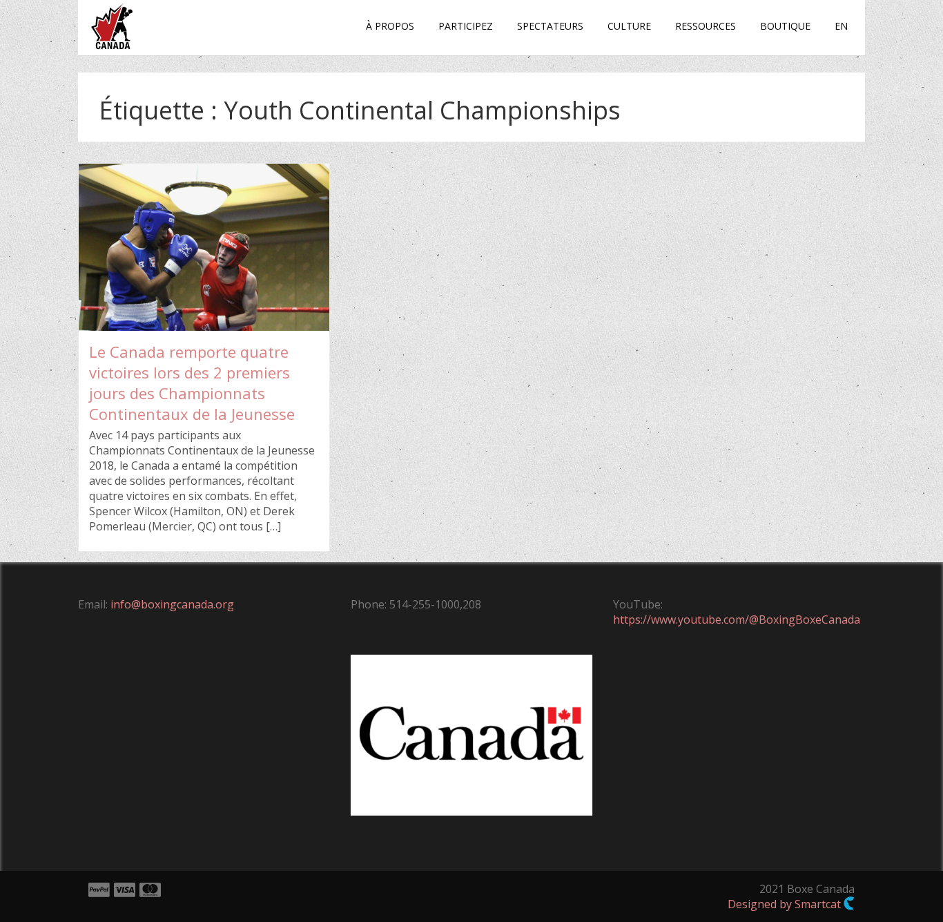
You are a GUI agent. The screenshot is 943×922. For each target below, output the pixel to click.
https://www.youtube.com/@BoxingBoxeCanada (736, 619)
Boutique (785, 25)
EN (841, 25)
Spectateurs (550, 25)
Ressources (705, 25)
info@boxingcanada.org (172, 604)
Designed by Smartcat (786, 904)
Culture (629, 25)
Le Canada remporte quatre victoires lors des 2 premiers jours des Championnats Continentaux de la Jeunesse (192, 382)
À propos (390, 25)
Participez (465, 25)
